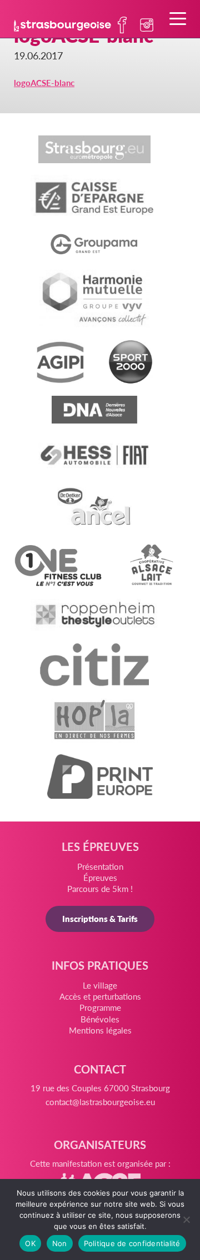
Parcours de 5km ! (100, 888)
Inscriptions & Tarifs (100, 918)
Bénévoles (100, 1019)
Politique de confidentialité (132, 1243)
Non (59, 1243)
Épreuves (100, 877)
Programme (100, 1007)
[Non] (186, 1219)
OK (30, 1243)
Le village (100, 985)
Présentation (100, 866)
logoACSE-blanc (44, 82)
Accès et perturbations (100, 996)
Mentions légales (100, 1030)
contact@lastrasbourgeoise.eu (100, 1101)
